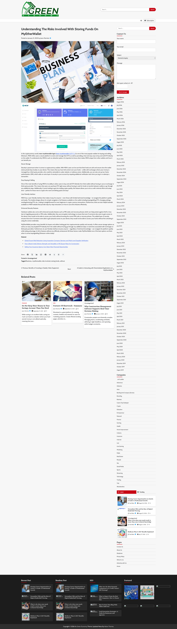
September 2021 (121, 299)
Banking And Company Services (125, 393)
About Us (119, 550)
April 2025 (120, 155)
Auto (118, 389)
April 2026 (120, 115)
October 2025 (121, 135)
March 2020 (120, 353)
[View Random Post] (141, 20)
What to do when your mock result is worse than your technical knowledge (139, 521)
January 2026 (120, 125)
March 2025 (120, 159)
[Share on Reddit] (50, 254)
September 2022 (121, 259)
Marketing (119, 450)
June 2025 (119, 149)
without (62, 261)
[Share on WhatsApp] (41, 254)
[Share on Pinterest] (45, 254)
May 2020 (120, 346)
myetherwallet (36, 261)
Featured (119, 416)
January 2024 (120, 206)
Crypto (119, 406)
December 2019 (121, 363)
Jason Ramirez (44, 38)
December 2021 (121, 289)
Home (118, 566)
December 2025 (121, 129)
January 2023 (120, 246)
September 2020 (121, 340)
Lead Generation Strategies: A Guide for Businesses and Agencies (108, 613)
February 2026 (121, 122)
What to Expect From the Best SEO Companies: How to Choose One (109, 598)
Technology (120, 476)
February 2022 (121, 283)
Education (119, 409)
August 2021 (120, 303)
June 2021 (119, 310)
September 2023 (121, 219)
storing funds (55, 261)
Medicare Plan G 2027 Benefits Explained (141, 532)
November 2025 (121, 132)
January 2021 (120, 326)
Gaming (119, 423)
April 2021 (119, 316)
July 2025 (119, 145)
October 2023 (121, 216)
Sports (118, 470)
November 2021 (121, 293)
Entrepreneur (120, 413)
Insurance (119, 436)
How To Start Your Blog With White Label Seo (108, 605)
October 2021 (120, 296)
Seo (54, 303)
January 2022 (120, 286)
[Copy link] (63, 254)
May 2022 (119, 273)
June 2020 (120, 343)
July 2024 (119, 186)
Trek (118, 483)
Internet (119, 439)
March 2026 (120, 119)
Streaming (120, 473)
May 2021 (119, 313)
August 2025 (120, 142)
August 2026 (120, 102)
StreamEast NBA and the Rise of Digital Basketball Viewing (140, 510)
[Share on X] (32, 254)
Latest (122, 492)
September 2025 (121, 139)
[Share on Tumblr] (54, 254)
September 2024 (121, 179)
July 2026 (119, 105)
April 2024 (120, 196)
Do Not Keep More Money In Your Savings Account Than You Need (36, 307)
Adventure (120, 382)
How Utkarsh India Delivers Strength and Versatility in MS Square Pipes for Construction (52, 244)
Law (118, 443)
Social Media (120, 466)
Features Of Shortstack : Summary (67, 306)
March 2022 (120, 279)
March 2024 (120, 199)
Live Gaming (120, 446)
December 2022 (121, 249)
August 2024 (120, 182)
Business (29, 261)
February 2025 (121, 162)
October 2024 (121, 175)
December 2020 (121, 330)
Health (118, 426)
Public (118, 453)
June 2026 (119, 108)
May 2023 (119, 232)
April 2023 (120, 236)
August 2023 (120, 222)
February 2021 (121, 323)
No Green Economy (81, 626)
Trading (119, 480)
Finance (24, 303)
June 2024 (119, 189)
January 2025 (120, 165)
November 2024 (121, 172)
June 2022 (119, 269)
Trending (141, 492)
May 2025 (119, 152)
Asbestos (119, 386)
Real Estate (120, 456)
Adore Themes (109, 626)
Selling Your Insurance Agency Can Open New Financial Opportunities (46, 247)
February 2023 (121, 242)
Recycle (119, 460)
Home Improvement (122, 429)
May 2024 (119, 192)
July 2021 (119, 306)
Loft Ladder (120, 379)
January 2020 (120, 360)
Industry (119, 433)
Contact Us (120, 547)
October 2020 (121, 336)
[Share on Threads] (58, 254)
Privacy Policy (120, 556)
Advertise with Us (121, 563)
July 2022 (119, 266)
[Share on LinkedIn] (36, 254)
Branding (119, 396)
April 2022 (120, 276)
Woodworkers (120, 486)
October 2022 (121, 256)
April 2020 (120, 350)
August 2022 (120, 263)
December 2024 (121, 169)
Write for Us (120, 560)
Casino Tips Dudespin (123, 403)
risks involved (46, 261)
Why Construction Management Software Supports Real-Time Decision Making (97, 308)
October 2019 (120, 367)
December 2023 (121, 209)
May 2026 (119, 112)
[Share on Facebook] (28, 254)
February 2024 (121, 202)
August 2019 (120, 370)
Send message (123, 92)
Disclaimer (120, 553)
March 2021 (120, 320)
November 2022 (121, 253)
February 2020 (121, 356)
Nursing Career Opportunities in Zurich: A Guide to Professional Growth (140, 499)
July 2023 (119, 226)
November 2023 (121, 212)
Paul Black (131, 503)
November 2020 (121, 333)
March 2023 (120, 239)
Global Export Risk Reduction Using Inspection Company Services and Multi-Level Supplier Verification (56, 240)
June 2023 (119, 229)
